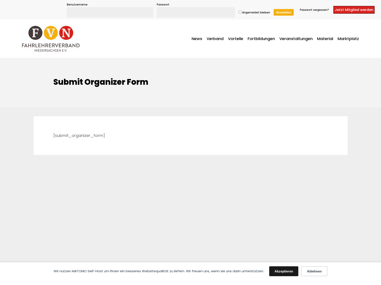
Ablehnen (314, 271)
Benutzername (77, 4)
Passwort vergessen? (314, 10)
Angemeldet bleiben (255, 12)
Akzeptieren (284, 271)
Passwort (163, 4)
